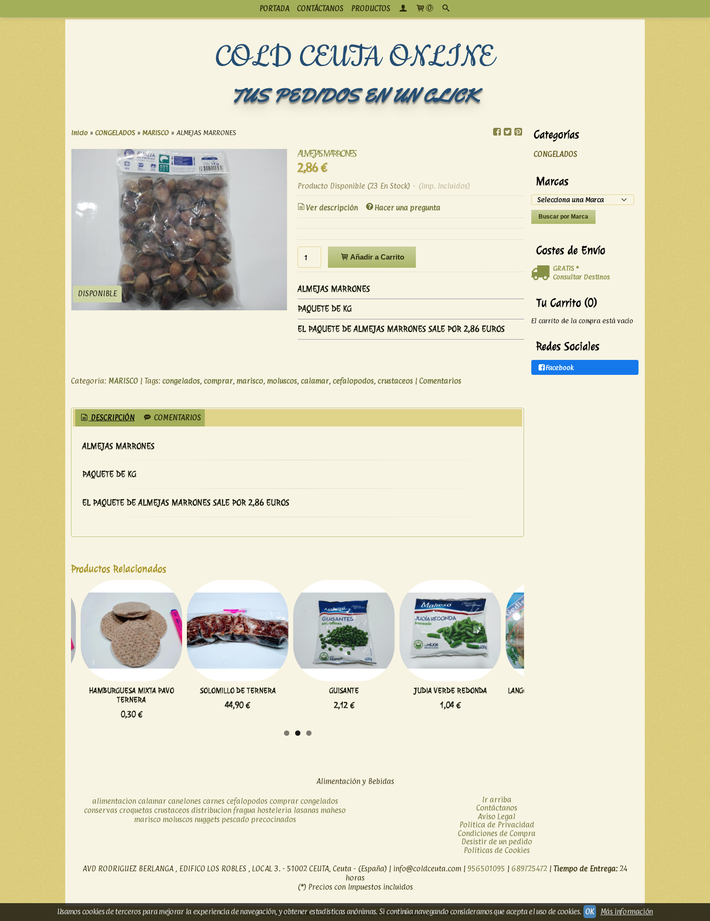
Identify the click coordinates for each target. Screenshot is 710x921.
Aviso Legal (496, 816)
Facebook (560, 367)
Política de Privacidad (496, 824)
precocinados (273, 819)
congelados (181, 380)
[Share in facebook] (497, 132)
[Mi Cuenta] (403, 8)
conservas (100, 810)
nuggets (207, 819)
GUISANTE (344, 690)
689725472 (529, 868)
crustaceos (395, 380)
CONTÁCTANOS (320, 8)
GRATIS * (566, 268)
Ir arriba (496, 799)
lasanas (306, 810)
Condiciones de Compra (497, 833)
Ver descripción (332, 207)
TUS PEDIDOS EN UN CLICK (355, 95)
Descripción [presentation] (112, 417)
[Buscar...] (445, 8)
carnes (214, 801)
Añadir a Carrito (376, 257)
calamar (315, 380)
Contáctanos (496, 807)
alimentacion (114, 801)
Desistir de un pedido (496, 841)
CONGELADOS (555, 154)
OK (589, 911)
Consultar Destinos (581, 277)
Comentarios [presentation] (176, 417)
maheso (333, 810)
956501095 (486, 868)
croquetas (135, 810)
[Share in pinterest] (518, 132)
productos (370, 8)
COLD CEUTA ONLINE (355, 57)
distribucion (211, 810)
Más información (626, 911)
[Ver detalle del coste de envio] (542, 273)
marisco (250, 380)
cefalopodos (353, 380)
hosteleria (274, 810)
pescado (235, 819)
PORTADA (274, 8)
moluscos (282, 380)
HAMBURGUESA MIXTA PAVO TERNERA (131, 695)
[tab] (107, 418)
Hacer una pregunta (407, 207)
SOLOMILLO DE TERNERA (238, 690)
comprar (218, 380)
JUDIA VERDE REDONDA (450, 690)
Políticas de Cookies (497, 850)
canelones (184, 801)
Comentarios (440, 380)
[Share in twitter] (507, 132)
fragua (244, 810)
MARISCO (123, 380)
